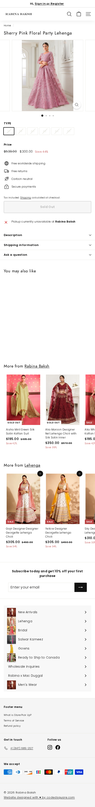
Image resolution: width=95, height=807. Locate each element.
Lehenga (32, 465)
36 (9, 131)
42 (45, 131)
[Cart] (79, 14)
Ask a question (15, 255)
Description (13, 235)
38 (21, 131)
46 (69, 131)
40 (32, 131)
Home (7, 25)
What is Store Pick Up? (18, 715)
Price (8, 144)
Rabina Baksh (37, 366)
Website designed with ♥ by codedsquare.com (39, 797)
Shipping (25, 197)
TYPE (7, 123)
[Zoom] (76, 105)
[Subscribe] (80, 587)
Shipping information (21, 245)
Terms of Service (14, 720)
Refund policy (12, 726)
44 (57, 131)
